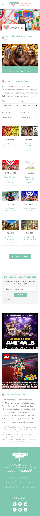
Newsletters (29, 482)
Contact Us (25, 477)
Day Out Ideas (6, 112)
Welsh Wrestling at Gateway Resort (10, 179)
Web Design (11, 471)
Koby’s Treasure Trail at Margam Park (10, 239)
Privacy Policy (20, 301)
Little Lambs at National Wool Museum (30, 179)
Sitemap (20, 491)
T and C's (10, 486)
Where (4, 101)
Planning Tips (25, 112)
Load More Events (20, 257)
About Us (14, 477)
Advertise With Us (14, 482)
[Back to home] (20, 4)
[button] (3, 4)
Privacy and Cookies (25, 486)
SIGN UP (20, 295)
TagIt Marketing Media (23, 465)
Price (22, 101)
